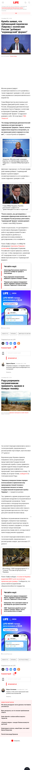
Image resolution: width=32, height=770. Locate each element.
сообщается (24, 474)
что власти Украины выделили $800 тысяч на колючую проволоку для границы (16, 579)
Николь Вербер (6, 328)
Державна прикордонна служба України (18, 412)
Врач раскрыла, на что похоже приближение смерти (15, 711)
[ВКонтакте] (14, 343)
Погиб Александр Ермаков (9, 734)
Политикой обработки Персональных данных (12, 7)
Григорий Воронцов (7, 653)
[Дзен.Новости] (3, 343)
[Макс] (7, 343)
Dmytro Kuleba (13, 56)
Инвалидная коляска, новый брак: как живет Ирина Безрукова (15, 729)
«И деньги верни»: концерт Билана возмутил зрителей (15, 723)
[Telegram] (10, 343)
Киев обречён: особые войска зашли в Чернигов (13, 717)
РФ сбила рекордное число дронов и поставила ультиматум (16, 705)
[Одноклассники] (18, 343)
